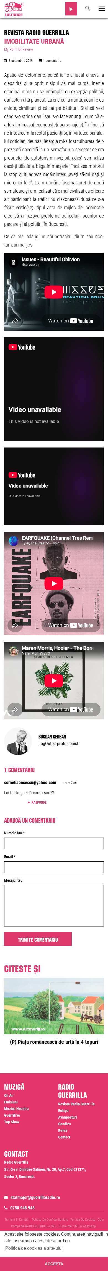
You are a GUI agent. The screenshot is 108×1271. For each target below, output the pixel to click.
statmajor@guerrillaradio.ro (35, 1197)
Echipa (63, 1110)
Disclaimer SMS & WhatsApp (77, 1226)
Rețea (62, 1130)
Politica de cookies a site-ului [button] (34, 1248)
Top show (11, 1122)
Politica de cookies (82, 1220)
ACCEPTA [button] (54, 1264)
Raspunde (39, 802)
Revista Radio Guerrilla (36, 31)
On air (9, 1095)
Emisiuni (11, 1102)
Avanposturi (67, 1117)
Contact (64, 1137)
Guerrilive (12, 1115)
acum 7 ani (70, 783)
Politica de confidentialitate (50, 1220)
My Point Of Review (18, 49)
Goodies (64, 1124)
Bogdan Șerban (52, 736)
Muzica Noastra (16, 1108)
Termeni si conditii (17, 1220)
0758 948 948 (22, 1208)
